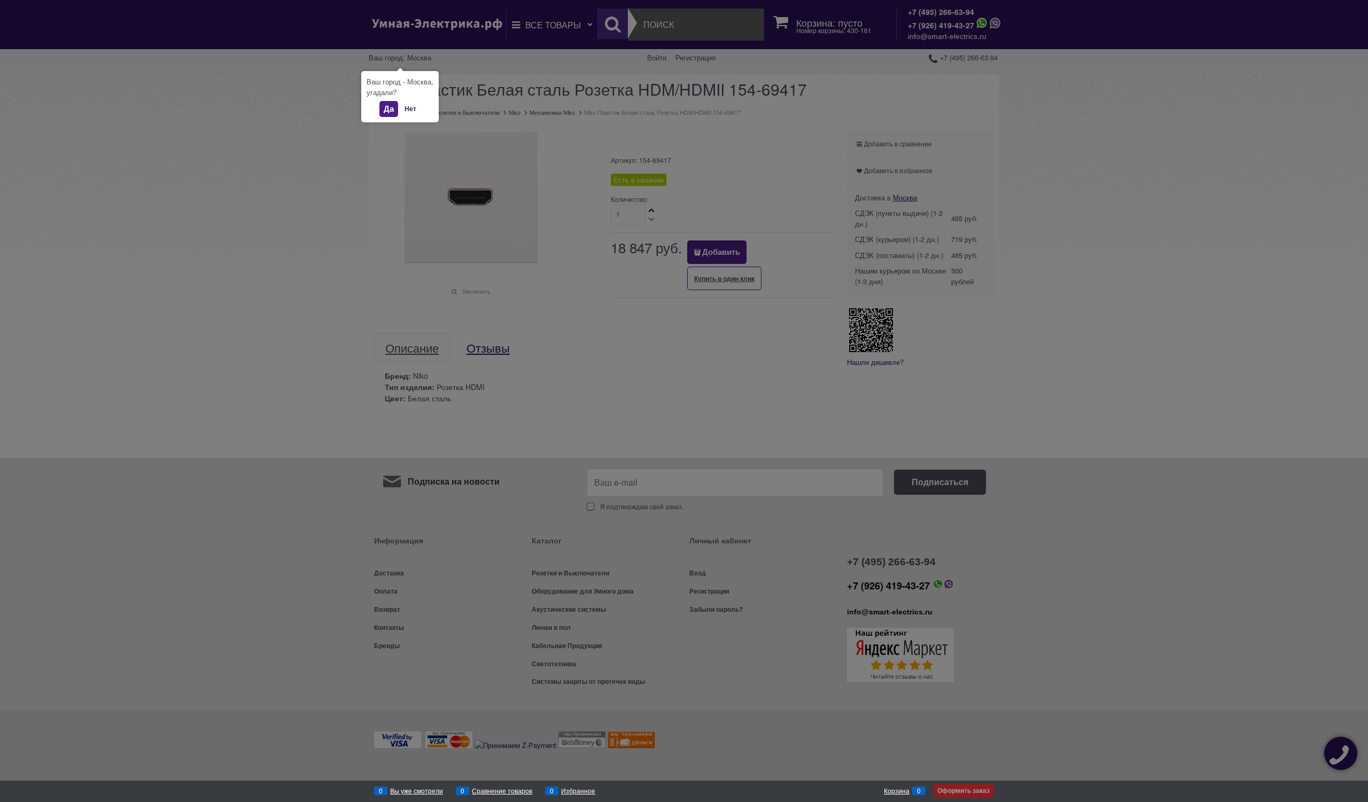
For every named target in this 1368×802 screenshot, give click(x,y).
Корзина (897, 790)
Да (389, 108)
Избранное (578, 790)
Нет (410, 108)
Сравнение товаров (502, 790)
